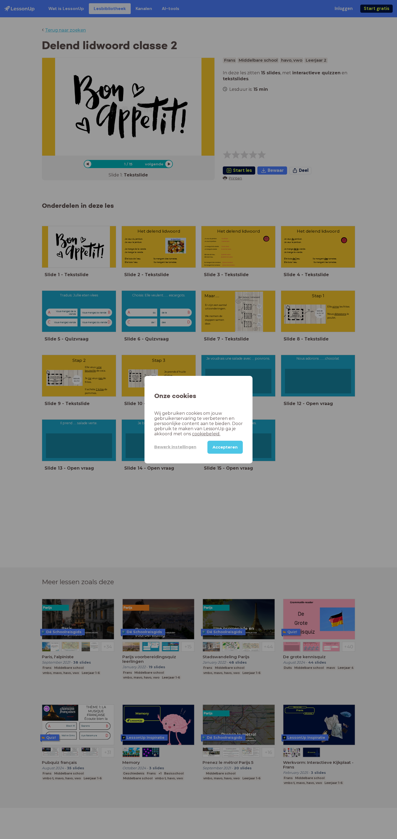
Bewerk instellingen (175, 446)
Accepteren (225, 446)
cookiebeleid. (206, 433)
